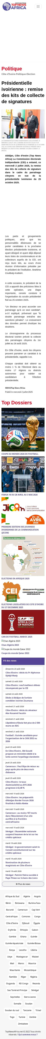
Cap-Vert (36, 909)
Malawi (35, 956)
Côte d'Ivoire (12, 923)
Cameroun (23, 909)
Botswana (19, 903)
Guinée (34, 936)
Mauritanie (15, 970)
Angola (37, 896)
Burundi (10, 909)
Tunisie (22, 1017)
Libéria (34, 950)
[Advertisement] (23, 37)
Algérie (26, 896)
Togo (12, 1017)
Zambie (32, 1017)
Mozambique (30, 970)
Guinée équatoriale (14, 943)
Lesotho (22, 950)
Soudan (28, 1003)
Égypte (37, 923)
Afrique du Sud (12, 896)
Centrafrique (12, 916)
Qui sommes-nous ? (28, 1034)
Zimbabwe (23, 1023)
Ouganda (10, 983)
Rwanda (36, 983)
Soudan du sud (12, 1010)
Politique (11, 68)
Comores (26, 916)
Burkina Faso (34, 903)
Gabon (35, 930)
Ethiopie (24, 930)
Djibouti (25, 923)
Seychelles (15, 997)
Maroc (21, 963)
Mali (12, 963)
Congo (37, 916)
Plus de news (24, 884)
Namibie (13, 976)
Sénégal (35, 990)
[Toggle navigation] (38, 6)
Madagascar (22, 956)
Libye (9, 956)
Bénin (8, 903)
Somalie (17, 1003)
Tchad (38, 1010)
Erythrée (12, 930)
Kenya (12, 950)
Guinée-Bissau (34, 943)
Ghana (23, 936)
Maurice (32, 963)
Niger (23, 976)
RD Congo (23, 983)
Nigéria (33, 976)
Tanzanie (27, 1010)
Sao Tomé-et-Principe (17, 990)
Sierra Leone (30, 997)
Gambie (12, 936)
